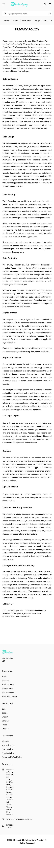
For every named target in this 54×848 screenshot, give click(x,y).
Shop (15, 20)
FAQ (45, 20)
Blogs (37, 20)
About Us (26, 20)
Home (6, 20)
